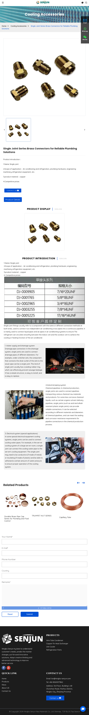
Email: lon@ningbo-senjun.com (58, 678)
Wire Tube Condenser (54, 640)
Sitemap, (58, 711)
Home (4, 26)
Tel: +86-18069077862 (54, 682)
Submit (29, 614)
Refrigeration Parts (54, 650)
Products (5, 682)
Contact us (11, 190)
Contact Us (6, 691)
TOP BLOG (66, 711)
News (4, 685)
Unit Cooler (50, 647)
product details (12, 199)
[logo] (42, 2)
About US (5, 688)
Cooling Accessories (19, 26)
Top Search (75, 711)
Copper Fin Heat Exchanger (57, 643)
